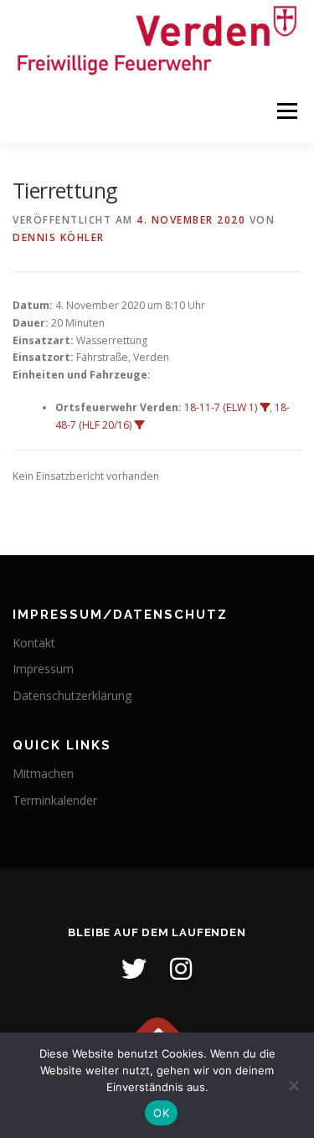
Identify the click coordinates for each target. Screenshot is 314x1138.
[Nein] (293, 1085)
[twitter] (134, 968)
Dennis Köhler (59, 237)
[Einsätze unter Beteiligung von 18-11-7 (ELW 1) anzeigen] (265, 408)
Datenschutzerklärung (72, 695)
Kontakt (34, 643)
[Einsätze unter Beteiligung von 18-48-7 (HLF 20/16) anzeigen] (139, 425)
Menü (286, 112)
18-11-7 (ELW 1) (220, 407)
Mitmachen (43, 773)
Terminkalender (55, 800)
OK (161, 1113)
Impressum (43, 669)
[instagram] (180, 968)
